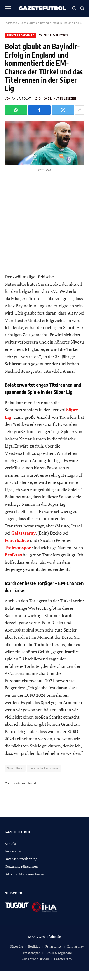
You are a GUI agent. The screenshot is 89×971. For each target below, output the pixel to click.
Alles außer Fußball (35, 959)
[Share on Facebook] (39, 110)
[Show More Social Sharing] (79, 110)
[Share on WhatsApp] (16, 110)
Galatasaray (75, 946)
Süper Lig (16, 946)
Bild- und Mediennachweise (25, 874)
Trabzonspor (31, 953)
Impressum (13, 851)
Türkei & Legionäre (20, 35)
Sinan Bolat (15, 768)
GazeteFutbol (63, 959)
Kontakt (10, 843)
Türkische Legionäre (43, 768)
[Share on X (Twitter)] (63, 110)
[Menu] (8, 8)
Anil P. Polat (21, 98)
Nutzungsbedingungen (21, 866)
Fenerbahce (53, 946)
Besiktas (34, 946)
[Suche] (81, 8)
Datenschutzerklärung (21, 858)
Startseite (11, 23)
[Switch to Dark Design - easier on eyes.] (74, 8)
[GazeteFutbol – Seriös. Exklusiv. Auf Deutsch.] (42, 8)
